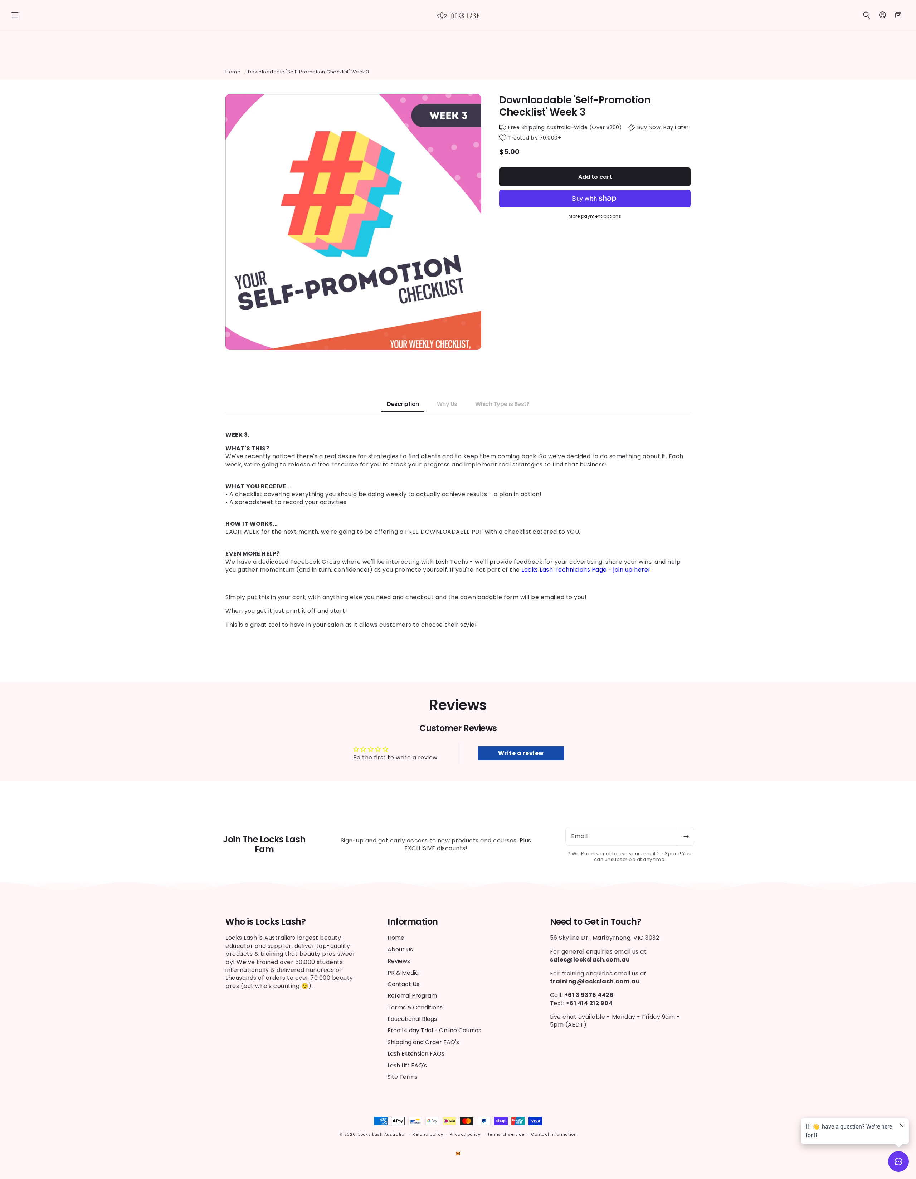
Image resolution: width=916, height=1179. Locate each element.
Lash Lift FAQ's (407, 1065)
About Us (400, 949)
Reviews (399, 961)
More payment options (595, 216)
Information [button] (413, 922)
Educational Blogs (412, 1019)
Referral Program (412, 996)
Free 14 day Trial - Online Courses (434, 1030)
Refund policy (428, 1134)
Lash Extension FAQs (416, 1054)
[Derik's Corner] (458, 1153)
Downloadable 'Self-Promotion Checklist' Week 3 (308, 72)
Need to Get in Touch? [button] (596, 922)
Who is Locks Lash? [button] (265, 922)
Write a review (521, 753)
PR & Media (403, 973)
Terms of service (506, 1134)
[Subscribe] (686, 836)
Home (232, 72)
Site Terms (403, 1077)
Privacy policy (465, 1134)
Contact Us (403, 984)
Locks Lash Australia (382, 1134)
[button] (15, 15)
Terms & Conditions (415, 1007)
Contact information (553, 1134)
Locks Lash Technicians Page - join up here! (585, 570)
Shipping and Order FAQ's (423, 1042)
